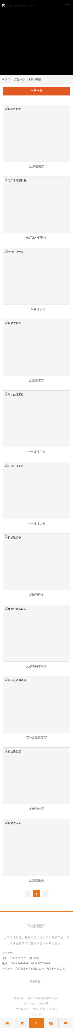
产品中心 (19, 79)
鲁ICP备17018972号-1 (37, 1003)
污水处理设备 (36, 281)
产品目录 (36, 90)
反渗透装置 (36, 138)
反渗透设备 (36, 567)
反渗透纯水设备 (36, 638)
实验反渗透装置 (36, 710)
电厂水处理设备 (36, 210)
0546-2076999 (19, 963)
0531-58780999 (40, 963)
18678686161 (18, 958)
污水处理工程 (36, 424)
